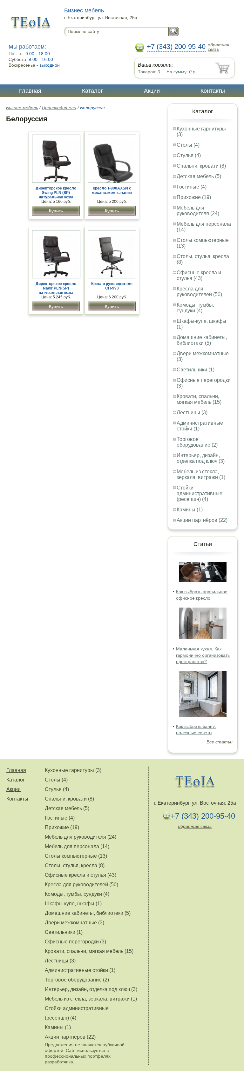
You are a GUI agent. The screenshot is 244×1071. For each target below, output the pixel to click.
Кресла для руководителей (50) (199, 291)
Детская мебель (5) (199, 176)
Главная (30, 91)
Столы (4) (188, 145)
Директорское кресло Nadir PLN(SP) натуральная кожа (56, 288)
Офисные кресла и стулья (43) (199, 275)
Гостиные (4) (192, 187)
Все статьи (220, 741)
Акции (152, 91)
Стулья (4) (189, 155)
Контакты (212, 91)
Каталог (92, 91)
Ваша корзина (155, 65)
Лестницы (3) (192, 412)
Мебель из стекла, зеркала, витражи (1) (201, 474)
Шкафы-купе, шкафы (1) (73, 903)
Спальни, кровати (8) (201, 166)
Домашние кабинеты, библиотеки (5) (202, 340)
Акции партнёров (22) (202, 520)
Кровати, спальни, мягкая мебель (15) (199, 399)
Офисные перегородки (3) (75, 941)
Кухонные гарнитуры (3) (73, 770)
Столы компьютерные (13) (76, 856)
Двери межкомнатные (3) (74, 922)
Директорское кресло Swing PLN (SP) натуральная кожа (56, 192)
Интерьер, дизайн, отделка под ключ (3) (201, 458)
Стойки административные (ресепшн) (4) (199, 493)
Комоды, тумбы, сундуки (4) (195, 307)
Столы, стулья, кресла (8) (75, 865)
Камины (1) (190, 509)
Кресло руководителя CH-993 (111, 286)
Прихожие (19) (194, 197)
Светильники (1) (195, 369)
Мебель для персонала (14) (77, 846)
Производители (59, 107)
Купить (56, 210)
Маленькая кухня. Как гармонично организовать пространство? (203, 655)
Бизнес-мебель (22, 107)
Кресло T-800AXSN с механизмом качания (112, 190)
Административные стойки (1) (80, 970)
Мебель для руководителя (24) (198, 210)
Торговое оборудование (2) (197, 442)
